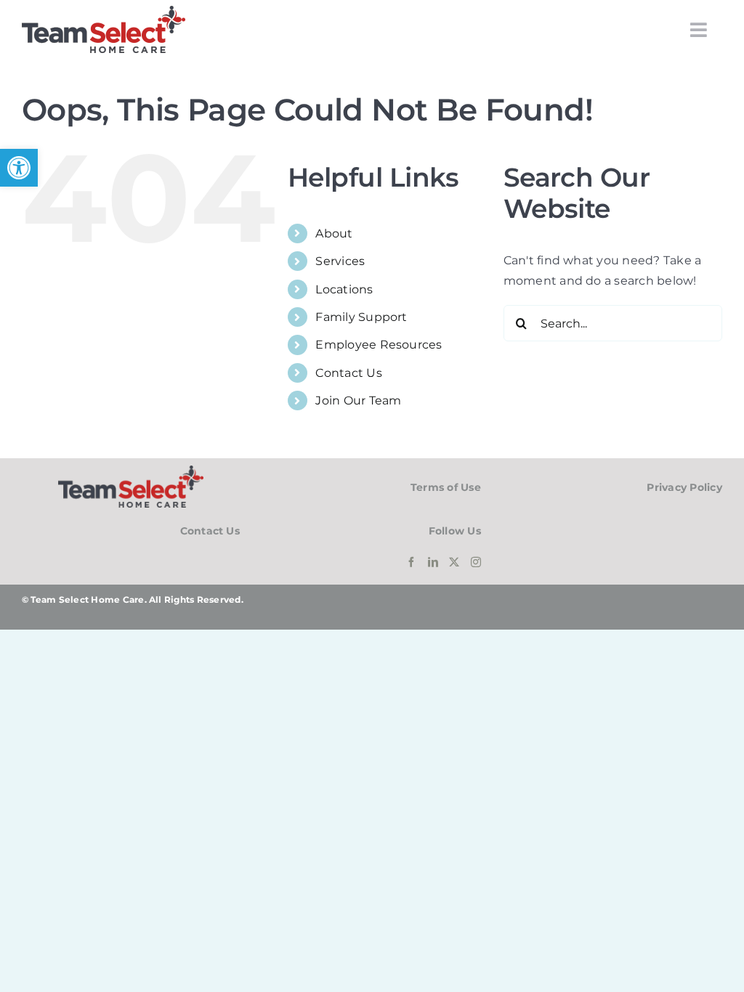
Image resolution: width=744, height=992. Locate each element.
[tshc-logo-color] (103, 11)
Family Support (361, 317)
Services (340, 261)
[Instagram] (476, 562)
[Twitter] (454, 562)
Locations (344, 289)
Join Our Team (358, 400)
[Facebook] (411, 562)
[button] (19, 168)
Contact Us (348, 373)
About (333, 233)
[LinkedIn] (433, 562)
